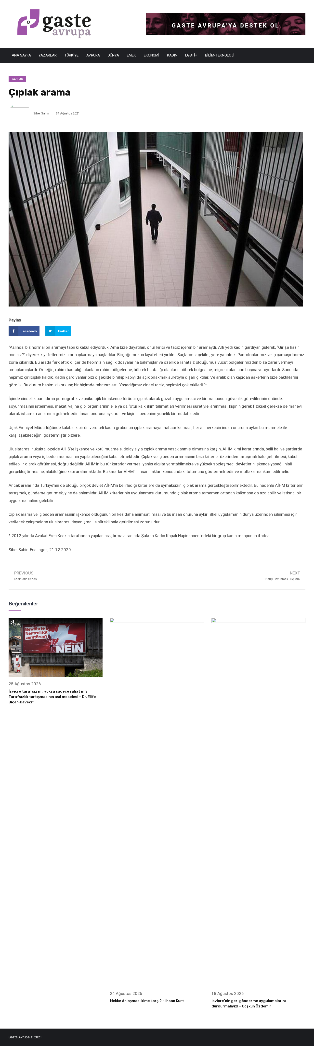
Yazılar (17, 79)
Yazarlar (48, 55)
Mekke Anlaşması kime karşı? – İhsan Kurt (147, 1001)
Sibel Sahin (41, 113)
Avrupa (93, 55)
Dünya (113, 55)
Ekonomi (151, 55)
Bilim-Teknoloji (219, 55)
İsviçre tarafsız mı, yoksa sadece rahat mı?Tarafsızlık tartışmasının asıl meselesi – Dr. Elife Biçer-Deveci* (52, 696)
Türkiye (71, 55)
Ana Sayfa (21, 55)
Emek (131, 55)
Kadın (172, 55)
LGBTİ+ (191, 55)
